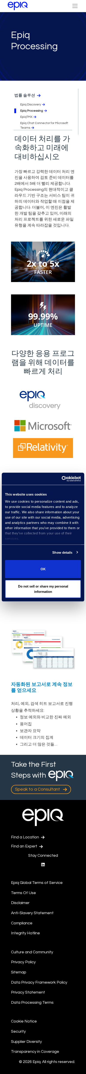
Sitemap (18, 972)
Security (18, 1031)
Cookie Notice (24, 1021)
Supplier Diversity (26, 1042)
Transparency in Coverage (35, 1051)
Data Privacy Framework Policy (39, 982)
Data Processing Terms (32, 1002)
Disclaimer (20, 903)
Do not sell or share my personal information (43, 588)
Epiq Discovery (30, 104)
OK (43, 569)
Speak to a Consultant (38, 789)
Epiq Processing (31, 110)
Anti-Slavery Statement (32, 913)
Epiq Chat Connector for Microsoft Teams (44, 125)
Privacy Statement (28, 992)
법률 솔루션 (25, 95)
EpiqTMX (26, 116)
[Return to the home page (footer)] (18, 6)
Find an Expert (24, 846)
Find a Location (25, 837)
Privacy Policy (23, 962)
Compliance (21, 923)
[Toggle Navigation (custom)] (75, 6)
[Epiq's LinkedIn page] (43, 865)
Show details (62, 552)
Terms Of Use (23, 893)
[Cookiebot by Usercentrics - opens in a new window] (62, 479)
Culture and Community (32, 952)
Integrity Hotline (25, 933)
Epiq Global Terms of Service (37, 883)
